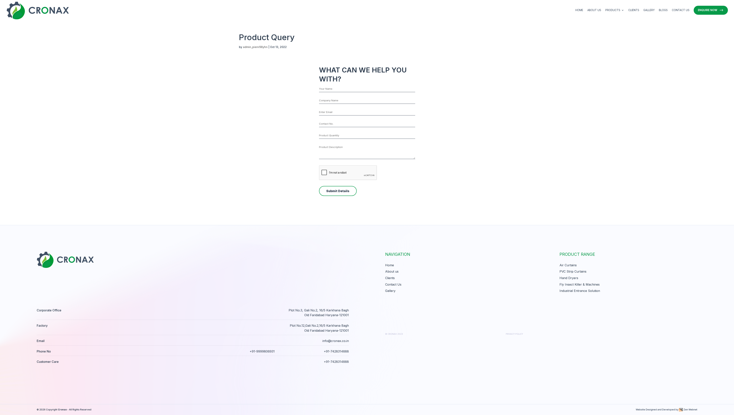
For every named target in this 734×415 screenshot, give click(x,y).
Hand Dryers (568, 278)
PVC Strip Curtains (572, 271)
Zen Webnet (690, 409)
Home (579, 10)
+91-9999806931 (262, 351)
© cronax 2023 (394, 334)
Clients (633, 10)
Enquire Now (707, 10)
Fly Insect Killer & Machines (579, 284)
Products (612, 10)
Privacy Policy (514, 334)
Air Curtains (568, 265)
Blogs (663, 10)
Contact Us (680, 10)
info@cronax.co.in (335, 341)
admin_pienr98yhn (255, 47)
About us (594, 10)
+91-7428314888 (336, 351)
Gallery (649, 10)
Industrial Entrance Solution (579, 291)
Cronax (62, 409)
